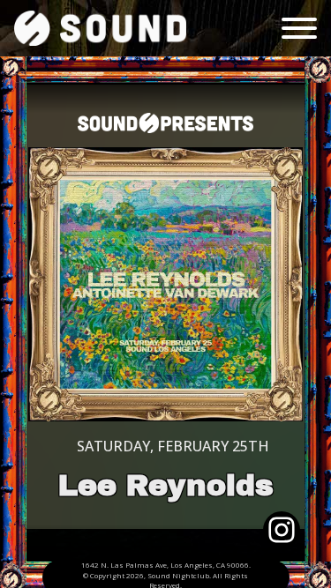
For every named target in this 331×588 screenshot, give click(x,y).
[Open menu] (299, 28)
